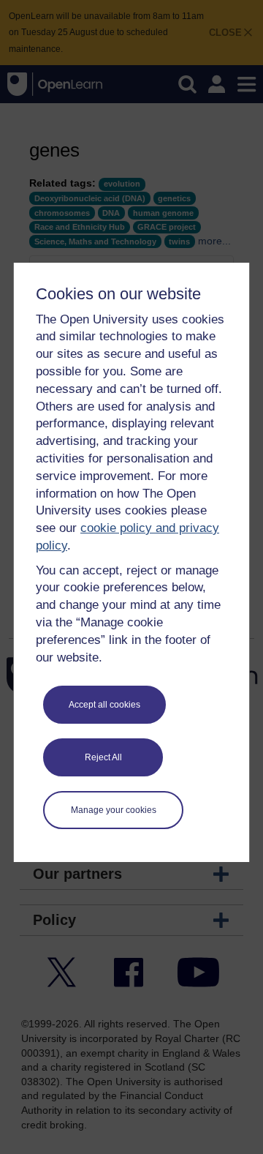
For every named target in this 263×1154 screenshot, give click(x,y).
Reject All (103, 757)
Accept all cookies (104, 705)
